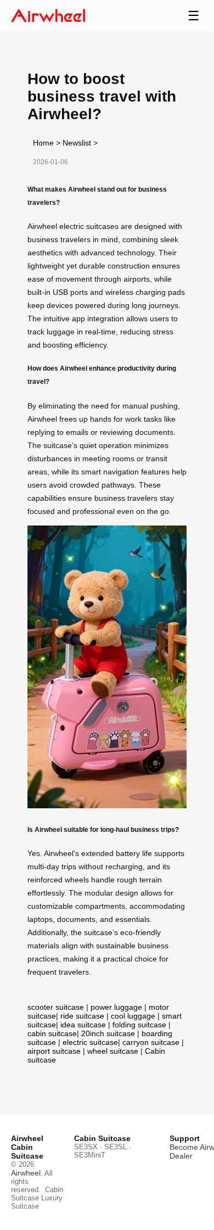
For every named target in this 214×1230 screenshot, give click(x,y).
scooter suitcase (55, 1007)
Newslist (77, 142)
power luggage (116, 1007)
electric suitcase (90, 1042)
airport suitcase (54, 1051)
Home (43, 142)
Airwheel (26, 1172)
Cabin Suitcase (37, 1194)
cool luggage (133, 1015)
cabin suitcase (52, 1033)
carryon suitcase (150, 1042)
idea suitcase (83, 1024)
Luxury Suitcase (37, 1202)
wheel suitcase (112, 1051)
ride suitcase (82, 1015)
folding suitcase (139, 1024)
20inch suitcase (108, 1033)
